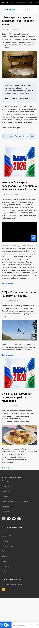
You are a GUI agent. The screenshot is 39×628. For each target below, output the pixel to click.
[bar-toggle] (34, 10)
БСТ (12, 2)
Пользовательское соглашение (15, 501)
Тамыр (4, 556)
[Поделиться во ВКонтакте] (20, 136)
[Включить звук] (33, 238)
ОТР (3, 571)
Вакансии (6, 491)
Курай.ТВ (5, 566)
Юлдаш (30, 2)
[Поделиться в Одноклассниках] (24, 136)
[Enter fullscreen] (37, 625)
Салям (4, 561)
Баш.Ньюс (6, 481)
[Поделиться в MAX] (16, 136)
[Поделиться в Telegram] (28, 136)
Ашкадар (6, 551)
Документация (8, 506)
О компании (7, 486)
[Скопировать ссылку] (31, 136)
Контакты (6, 496)
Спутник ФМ (20, 2)
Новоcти (5, 2)
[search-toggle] (28, 10)
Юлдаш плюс (7, 546)
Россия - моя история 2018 (13, 584)
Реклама (5, 512)
